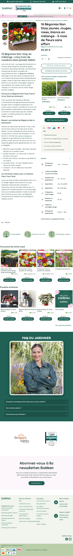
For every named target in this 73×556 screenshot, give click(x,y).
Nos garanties (41, 504)
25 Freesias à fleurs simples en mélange (43, 270)
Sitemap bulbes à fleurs (9, 513)
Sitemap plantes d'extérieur (6, 509)
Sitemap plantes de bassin (8, 519)
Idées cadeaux (41, 524)
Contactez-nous (24, 504)
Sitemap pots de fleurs (9, 528)
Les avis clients (41, 511)
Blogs (38, 521)
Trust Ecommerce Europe (42, 515)
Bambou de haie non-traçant (49, 98)
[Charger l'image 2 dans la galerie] (5, 25)
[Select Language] (60, 9)
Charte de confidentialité (27, 521)
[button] (1, 15)
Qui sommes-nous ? (43, 501)
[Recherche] (70, 15)
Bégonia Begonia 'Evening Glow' (27, 310)
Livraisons (39, 519)
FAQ (20, 501)
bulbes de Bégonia (25, 136)
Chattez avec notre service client (64, 517)
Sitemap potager (7, 515)
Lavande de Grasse (63, 98)
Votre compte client (26, 506)
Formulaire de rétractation (23, 515)
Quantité (44, 55)
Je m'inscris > (36, 483)
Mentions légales (24, 519)
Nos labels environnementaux (42, 507)
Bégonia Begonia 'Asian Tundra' (45, 310)
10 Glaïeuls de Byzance (62, 269)
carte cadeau (59, 309)
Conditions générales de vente (26, 510)
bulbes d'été (16, 194)
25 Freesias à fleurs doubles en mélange (26, 270)
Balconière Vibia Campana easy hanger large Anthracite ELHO (8, 270)
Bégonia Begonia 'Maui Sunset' (8, 310)
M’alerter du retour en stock (56, 71)
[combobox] (52, 15)
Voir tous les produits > (56, 120)
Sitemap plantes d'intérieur (6, 524)
